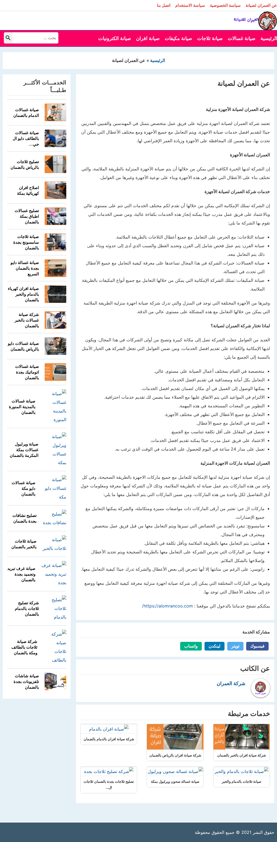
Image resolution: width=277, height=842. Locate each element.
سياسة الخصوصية (225, 5)
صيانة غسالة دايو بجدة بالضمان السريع (25, 268)
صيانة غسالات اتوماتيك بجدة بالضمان (27, 372)
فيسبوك (255, 646)
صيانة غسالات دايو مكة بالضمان (23, 488)
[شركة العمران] (255, 20)
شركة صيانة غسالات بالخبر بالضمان (27, 320)
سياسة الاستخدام (190, 5)
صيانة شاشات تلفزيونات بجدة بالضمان (26, 681)
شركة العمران (231, 683)
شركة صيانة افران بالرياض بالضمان (175, 755)
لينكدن (212, 646)
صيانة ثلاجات (210, 38)
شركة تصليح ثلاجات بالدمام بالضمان (27, 608)
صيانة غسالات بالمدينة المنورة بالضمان (22, 407)
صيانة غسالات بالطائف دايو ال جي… (26, 138)
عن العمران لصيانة (261, 5)
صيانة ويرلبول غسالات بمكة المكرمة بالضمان (24, 450)
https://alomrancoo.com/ (167, 606)
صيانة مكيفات (178, 38)
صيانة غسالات (241, 38)
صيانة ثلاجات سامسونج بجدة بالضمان (26, 242)
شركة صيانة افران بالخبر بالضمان (241, 755)
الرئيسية (268, 38)
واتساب (189, 646)
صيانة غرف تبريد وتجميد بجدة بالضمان (21, 574)
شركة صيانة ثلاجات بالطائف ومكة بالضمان (24, 647)
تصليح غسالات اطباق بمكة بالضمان (27, 216)
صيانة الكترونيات (114, 38)
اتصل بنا (163, 5)
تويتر (233, 646)
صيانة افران (148, 38)
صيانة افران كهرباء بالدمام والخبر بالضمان (23, 294)
